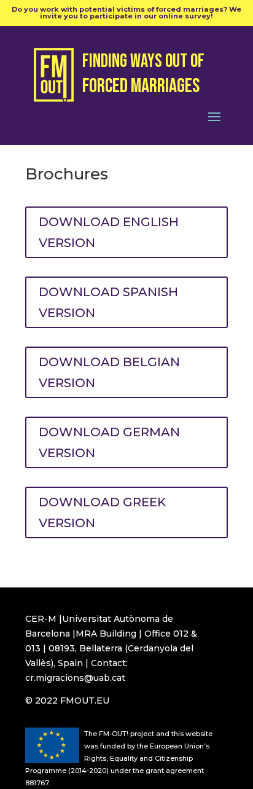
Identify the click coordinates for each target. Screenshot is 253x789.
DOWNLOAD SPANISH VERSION (108, 302)
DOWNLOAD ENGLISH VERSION (109, 232)
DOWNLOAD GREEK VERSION (102, 512)
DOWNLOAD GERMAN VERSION (109, 442)
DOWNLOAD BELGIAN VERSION (109, 372)
